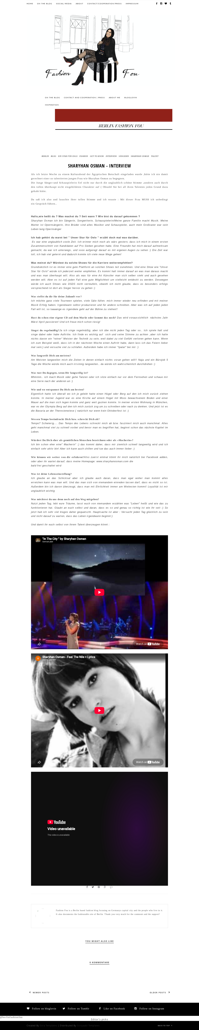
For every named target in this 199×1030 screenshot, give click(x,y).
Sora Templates (48, 1025)
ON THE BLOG (44, 4)
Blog (53, 156)
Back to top (164, 1025)
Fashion (83, 156)
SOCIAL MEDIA (64, 4)
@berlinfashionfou (11, 1017)
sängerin (124, 156)
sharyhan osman (140, 156)
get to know (97, 156)
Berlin (45, 156)
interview (111, 156)
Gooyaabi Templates (88, 1025)
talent (155, 156)
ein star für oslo (68, 156)
